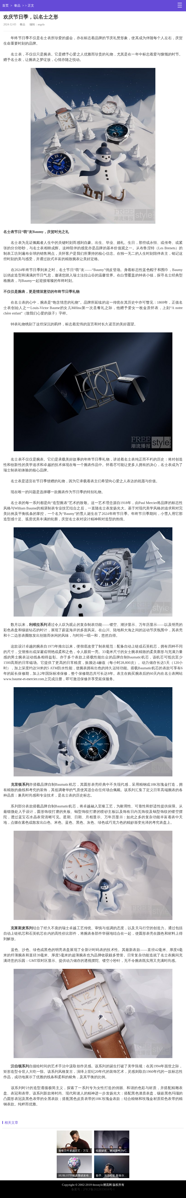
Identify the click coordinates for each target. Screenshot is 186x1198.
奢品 (17, 5)
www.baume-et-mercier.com (23, 679)
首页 (5, 5)
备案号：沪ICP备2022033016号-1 (93, 1189)
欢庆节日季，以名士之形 (30, 17)
